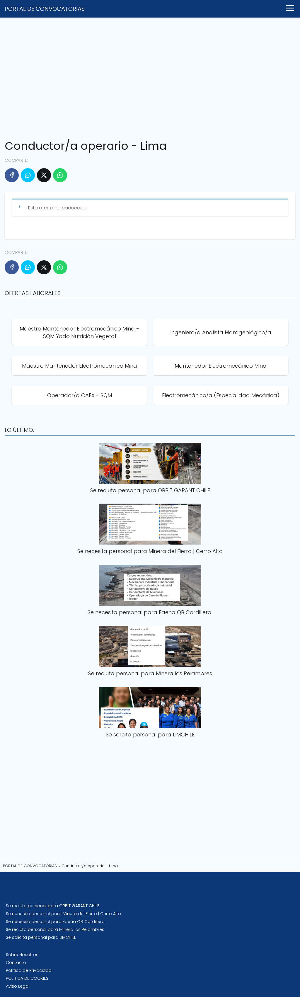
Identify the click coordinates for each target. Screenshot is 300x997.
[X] (44, 175)
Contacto (16, 962)
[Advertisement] (150, 76)
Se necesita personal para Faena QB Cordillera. (55, 921)
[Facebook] (12, 175)
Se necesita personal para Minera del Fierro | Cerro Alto (63, 914)
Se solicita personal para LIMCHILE (41, 937)
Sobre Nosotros (22, 955)
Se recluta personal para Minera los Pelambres (55, 929)
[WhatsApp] (60, 175)
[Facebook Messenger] (28, 175)
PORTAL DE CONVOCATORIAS (45, 9)
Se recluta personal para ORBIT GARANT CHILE (52, 906)
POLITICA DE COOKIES (27, 978)
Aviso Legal (17, 986)
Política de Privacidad (29, 970)
